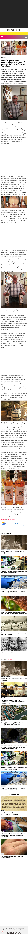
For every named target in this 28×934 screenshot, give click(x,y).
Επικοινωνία (22, 929)
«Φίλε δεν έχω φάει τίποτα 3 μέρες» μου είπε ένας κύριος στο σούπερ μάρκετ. (14, 572)
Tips (2, 831)
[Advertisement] (14, 14)
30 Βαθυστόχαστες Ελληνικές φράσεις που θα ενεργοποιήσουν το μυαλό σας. (14, 813)
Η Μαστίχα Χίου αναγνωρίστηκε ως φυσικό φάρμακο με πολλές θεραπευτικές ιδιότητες (14, 613)
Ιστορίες (8, 650)
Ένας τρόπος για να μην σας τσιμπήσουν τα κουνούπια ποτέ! (13, 857)
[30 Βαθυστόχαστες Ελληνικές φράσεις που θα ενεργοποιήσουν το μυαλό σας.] (14, 803)
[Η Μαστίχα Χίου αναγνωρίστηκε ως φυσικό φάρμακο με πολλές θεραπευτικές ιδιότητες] (14, 603)
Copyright (5, 928)
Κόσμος (8, 549)
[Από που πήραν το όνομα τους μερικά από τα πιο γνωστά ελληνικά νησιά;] (14, 582)
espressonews (11, 519)
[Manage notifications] (2, 931)
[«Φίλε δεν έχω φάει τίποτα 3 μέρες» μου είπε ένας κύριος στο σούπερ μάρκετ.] (14, 563)
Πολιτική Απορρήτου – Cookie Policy (11, 929)
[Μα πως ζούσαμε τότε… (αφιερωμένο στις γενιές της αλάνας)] (14, 623)
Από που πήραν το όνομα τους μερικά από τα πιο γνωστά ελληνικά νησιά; (13, 592)
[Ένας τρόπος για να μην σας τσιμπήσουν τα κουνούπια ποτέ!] (14, 847)
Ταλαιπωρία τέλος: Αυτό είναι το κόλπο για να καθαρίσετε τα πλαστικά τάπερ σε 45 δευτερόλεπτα (14, 835)
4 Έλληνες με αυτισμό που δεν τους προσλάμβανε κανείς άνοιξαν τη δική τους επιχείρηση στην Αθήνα (13, 701)
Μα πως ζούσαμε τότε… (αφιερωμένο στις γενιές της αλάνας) (13, 633)
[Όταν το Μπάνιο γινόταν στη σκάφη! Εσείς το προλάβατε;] (14, 542)
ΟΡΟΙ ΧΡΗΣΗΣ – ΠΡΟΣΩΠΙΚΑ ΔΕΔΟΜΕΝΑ (17, 928)
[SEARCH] (26, 37)
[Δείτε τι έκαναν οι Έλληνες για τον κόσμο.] (14, 644)
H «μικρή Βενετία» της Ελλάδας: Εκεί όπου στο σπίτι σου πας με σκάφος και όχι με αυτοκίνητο (13, 724)
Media (2, 810)
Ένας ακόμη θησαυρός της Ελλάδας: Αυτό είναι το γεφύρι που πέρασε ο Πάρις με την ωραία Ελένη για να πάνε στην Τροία (14, 747)
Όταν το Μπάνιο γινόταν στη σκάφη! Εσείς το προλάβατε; (14, 552)
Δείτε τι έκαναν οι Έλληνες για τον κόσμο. (13, 653)
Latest (14, 34)
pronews (3, 519)
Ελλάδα (4, 529)
